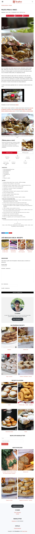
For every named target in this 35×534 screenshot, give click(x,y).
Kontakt (17, 513)
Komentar (5, 268)
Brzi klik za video (19, 15)
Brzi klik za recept (10, 15)
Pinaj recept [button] (26, 152)
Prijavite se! (14, 521)
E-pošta (5, 288)
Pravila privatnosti (17, 528)
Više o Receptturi (17, 319)
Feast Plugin (24, 531)
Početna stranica (4, 5)
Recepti (10, 5)
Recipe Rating (4, 264)
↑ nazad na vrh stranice (17, 506)
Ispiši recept (26, 15)
